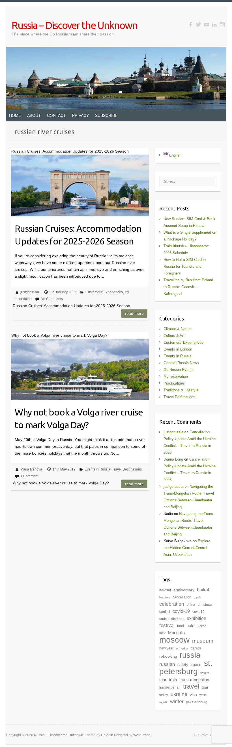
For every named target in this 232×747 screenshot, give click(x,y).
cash (197, 597)
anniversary (183, 590)
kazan (202, 626)
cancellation (182, 597)
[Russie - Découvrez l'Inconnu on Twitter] (198, 24)
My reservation (176, 376)
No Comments (52, 299)
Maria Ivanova (31, 469)
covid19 (198, 612)
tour (162, 680)
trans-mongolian (194, 680)
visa (193, 695)
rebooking (168, 656)
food (180, 626)
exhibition (196, 618)
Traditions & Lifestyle (181, 390)
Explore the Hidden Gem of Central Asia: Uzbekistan (187, 548)
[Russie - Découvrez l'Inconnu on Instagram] (222, 24)
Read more (134, 313)
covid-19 (181, 611)
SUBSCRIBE (106, 115)
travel (191, 686)
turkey (163, 695)
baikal (203, 589)
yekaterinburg (196, 702)
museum (202, 641)
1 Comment (29, 476)
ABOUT (34, 115)
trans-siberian (170, 687)
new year (166, 648)
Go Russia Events (179, 370)
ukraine (179, 694)
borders (164, 597)
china (191, 605)
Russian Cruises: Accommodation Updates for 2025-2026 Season (78, 234)
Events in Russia (97, 469)
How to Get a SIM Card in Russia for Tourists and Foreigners (185, 266)
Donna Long (173, 459)
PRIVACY (80, 115)
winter (177, 701)
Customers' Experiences (104, 292)
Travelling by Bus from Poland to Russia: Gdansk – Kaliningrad (188, 287)
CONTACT (56, 115)
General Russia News (181, 363)
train (173, 680)
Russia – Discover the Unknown (75, 25)
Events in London (178, 349)
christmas (205, 605)
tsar (205, 687)
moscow (174, 639)
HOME (15, 115)
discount (177, 619)
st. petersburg (185, 667)
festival (167, 625)
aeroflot (165, 590)
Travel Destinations (127, 469)
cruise (164, 619)
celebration (171, 604)
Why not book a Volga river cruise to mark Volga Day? (79, 418)
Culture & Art (174, 336)
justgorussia (29, 292)
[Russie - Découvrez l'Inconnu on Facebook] (190, 24)
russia (190, 655)
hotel (190, 625)
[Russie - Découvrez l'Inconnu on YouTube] (206, 24)
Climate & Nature (178, 329)
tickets (204, 673)
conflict (164, 612)
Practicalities (174, 383)
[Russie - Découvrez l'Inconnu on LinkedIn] (214, 24)
